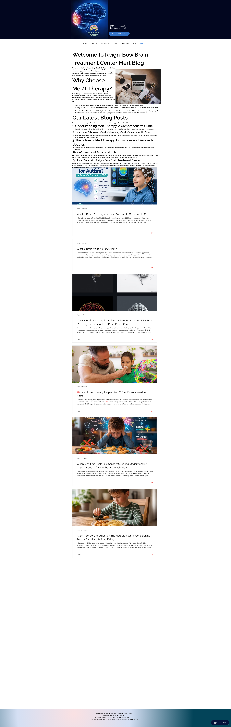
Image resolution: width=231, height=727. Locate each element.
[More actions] (152, 208)
